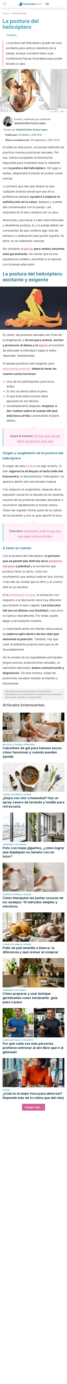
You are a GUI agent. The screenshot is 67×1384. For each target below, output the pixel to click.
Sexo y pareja (19, 13)
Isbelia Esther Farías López (30, 123)
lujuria (43, 345)
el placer (27, 248)
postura (31, 466)
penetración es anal (22, 595)
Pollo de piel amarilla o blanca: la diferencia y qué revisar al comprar (30, 950)
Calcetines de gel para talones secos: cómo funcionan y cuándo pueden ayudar (32, 752)
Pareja (6, 13)
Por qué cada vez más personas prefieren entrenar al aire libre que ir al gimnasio (33, 1048)
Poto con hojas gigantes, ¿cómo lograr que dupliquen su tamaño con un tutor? (33, 852)
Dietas (6, 1090)
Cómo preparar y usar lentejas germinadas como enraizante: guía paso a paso (30, 998)
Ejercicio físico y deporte (18, 1040)
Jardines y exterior (14, 844)
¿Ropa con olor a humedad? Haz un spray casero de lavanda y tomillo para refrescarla (33, 802)
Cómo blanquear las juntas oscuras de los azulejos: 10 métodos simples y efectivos (33, 902)
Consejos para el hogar (17, 794)
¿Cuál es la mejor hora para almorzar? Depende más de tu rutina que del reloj (33, 1096)
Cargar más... (33, 1107)
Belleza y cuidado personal (19, 744)
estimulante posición (16, 368)
